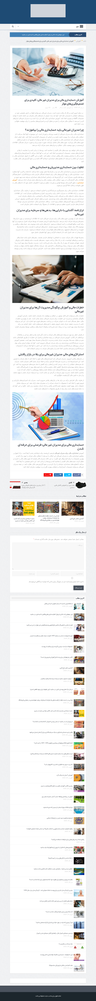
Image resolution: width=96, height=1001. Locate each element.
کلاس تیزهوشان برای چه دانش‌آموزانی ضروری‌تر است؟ (57, 657)
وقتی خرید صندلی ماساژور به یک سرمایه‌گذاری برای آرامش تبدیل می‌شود (51, 732)
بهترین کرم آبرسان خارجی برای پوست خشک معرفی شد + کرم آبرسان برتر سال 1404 (48, 890)
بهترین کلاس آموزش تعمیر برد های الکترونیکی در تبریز (57, 785)
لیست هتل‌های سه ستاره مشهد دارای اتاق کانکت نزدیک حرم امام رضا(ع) (51, 753)
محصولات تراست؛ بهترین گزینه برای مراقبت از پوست (57, 646)
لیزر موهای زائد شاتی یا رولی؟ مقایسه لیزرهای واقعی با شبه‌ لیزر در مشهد (43, 34)
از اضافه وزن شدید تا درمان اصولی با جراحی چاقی (58, 603)
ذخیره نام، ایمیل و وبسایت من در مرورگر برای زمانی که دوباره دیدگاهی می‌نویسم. (56, 581)
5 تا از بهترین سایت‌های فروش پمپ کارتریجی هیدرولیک (33, 486)
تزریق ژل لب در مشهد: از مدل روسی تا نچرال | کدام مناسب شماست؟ (53, 721)
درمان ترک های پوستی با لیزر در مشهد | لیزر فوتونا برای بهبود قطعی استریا (51, 689)
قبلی (70, 482)
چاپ (53, 108)
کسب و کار (62, 107)
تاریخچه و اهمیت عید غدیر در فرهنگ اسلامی (60, 818)
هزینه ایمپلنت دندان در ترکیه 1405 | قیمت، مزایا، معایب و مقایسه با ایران (51, 635)
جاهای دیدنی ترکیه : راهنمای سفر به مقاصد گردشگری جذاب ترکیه (53, 868)
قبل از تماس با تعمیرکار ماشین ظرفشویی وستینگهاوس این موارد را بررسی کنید (49, 625)
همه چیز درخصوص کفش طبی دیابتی (64, 486)
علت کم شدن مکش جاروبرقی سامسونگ (61, 965)
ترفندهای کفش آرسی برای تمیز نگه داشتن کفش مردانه (56, 900)
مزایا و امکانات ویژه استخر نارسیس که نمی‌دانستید (58, 807)
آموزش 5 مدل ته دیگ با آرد (64, 775)
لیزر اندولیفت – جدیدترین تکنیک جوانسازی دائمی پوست (56, 954)
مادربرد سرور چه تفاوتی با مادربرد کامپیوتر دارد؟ (58, 764)
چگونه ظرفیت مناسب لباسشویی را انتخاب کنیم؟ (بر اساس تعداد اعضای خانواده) (49, 828)
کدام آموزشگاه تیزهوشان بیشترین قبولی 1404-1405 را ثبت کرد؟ (53, 742)
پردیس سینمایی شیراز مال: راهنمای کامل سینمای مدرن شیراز (54, 933)
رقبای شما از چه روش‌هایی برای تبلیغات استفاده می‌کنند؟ (67, 839)
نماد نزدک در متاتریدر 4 (66, 943)
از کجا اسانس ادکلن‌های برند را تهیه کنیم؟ (60, 858)
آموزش (69, 107)
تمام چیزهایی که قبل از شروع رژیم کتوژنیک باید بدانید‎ (56, 847)
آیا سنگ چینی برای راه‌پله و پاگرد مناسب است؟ (59, 911)
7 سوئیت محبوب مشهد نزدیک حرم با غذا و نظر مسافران (57, 678)
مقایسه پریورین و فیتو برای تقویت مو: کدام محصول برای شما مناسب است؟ (51, 879)
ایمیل (46, 108)
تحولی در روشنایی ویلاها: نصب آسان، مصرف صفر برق (57, 796)
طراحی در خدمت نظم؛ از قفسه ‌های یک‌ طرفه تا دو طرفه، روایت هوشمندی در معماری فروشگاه (48, 518)
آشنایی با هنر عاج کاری (77, 518)
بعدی (26, 482)
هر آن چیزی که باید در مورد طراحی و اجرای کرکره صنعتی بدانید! (54, 922)
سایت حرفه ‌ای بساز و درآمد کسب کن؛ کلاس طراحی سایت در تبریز (24, 519)
